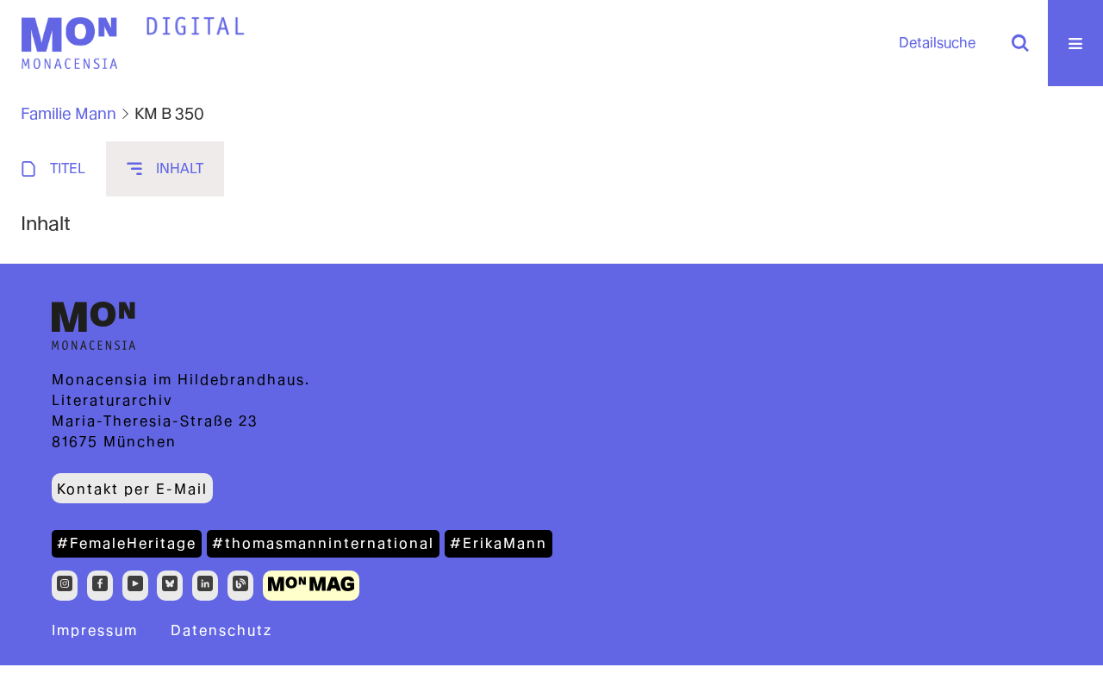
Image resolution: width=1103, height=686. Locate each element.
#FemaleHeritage (126, 543)
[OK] (1020, 43)
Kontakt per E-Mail (132, 489)
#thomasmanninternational (323, 543)
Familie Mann (68, 113)
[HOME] (195, 27)
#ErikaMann (498, 543)
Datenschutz (221, 630)
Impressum (95, 630)
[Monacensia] (69, 43)
